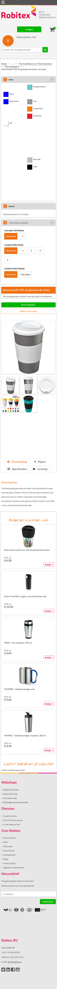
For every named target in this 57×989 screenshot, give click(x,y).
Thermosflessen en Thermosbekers (35, 64)
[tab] (17, 462)
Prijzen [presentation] (41, 462)
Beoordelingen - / (26, 37)
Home (4, 64)
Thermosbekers (12, 67)
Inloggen (29, 29)
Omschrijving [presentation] (19, 462)
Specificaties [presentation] (19, 469)
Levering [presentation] (42, 469)
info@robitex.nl (15, 962)
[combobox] (22, 49)
